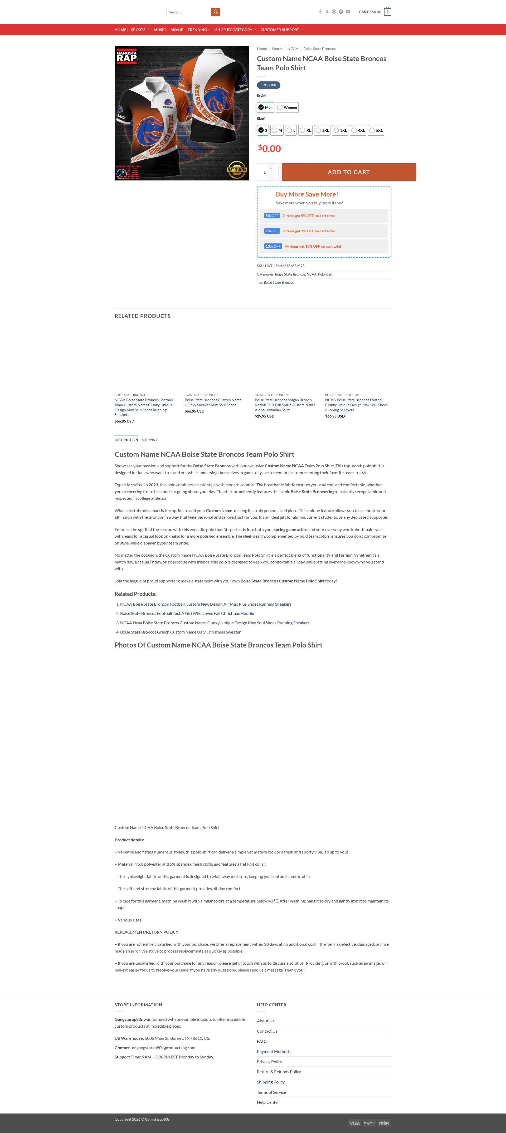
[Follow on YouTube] (348, 11)
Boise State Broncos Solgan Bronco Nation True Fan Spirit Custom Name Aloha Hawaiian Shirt (285, 405)
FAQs (262, 1041)
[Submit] (215, 12)
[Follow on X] (327, 11)
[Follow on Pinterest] (341, 11)
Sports (138, 29)
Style (261, 95)
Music (160, 29)
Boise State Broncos (319, 49)
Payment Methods (274, 1051)
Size (261, 118)
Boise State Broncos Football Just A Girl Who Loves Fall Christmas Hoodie (187, 613)
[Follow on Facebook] (320, 11)
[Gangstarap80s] (136, 12)
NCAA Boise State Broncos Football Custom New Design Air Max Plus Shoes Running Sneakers (205, 603)
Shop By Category (233, 29)
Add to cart (349, 172)
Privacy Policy (269, 1061)
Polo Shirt (325, 274)
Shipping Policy (271, 1081)
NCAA (293, 49)
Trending (197, 29)
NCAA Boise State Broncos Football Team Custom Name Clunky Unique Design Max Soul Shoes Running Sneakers (144, 407)
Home (120, 29)
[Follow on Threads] (334, 11)
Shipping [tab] (150, 440)
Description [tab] (126, 440)
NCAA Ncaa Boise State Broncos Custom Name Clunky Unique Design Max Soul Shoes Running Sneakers (215, 622)
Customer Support (280, 29)
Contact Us (267, 1030)
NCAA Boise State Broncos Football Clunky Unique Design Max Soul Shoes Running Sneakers (356, 405)
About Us (265, 1020)
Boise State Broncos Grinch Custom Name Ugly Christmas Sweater (180, 631)
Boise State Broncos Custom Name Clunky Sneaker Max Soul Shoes (213, 402)
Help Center (268, 1102)
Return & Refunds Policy (279, 1071)
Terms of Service (271, 1092)
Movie (177, 29)
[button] (375, 12)
